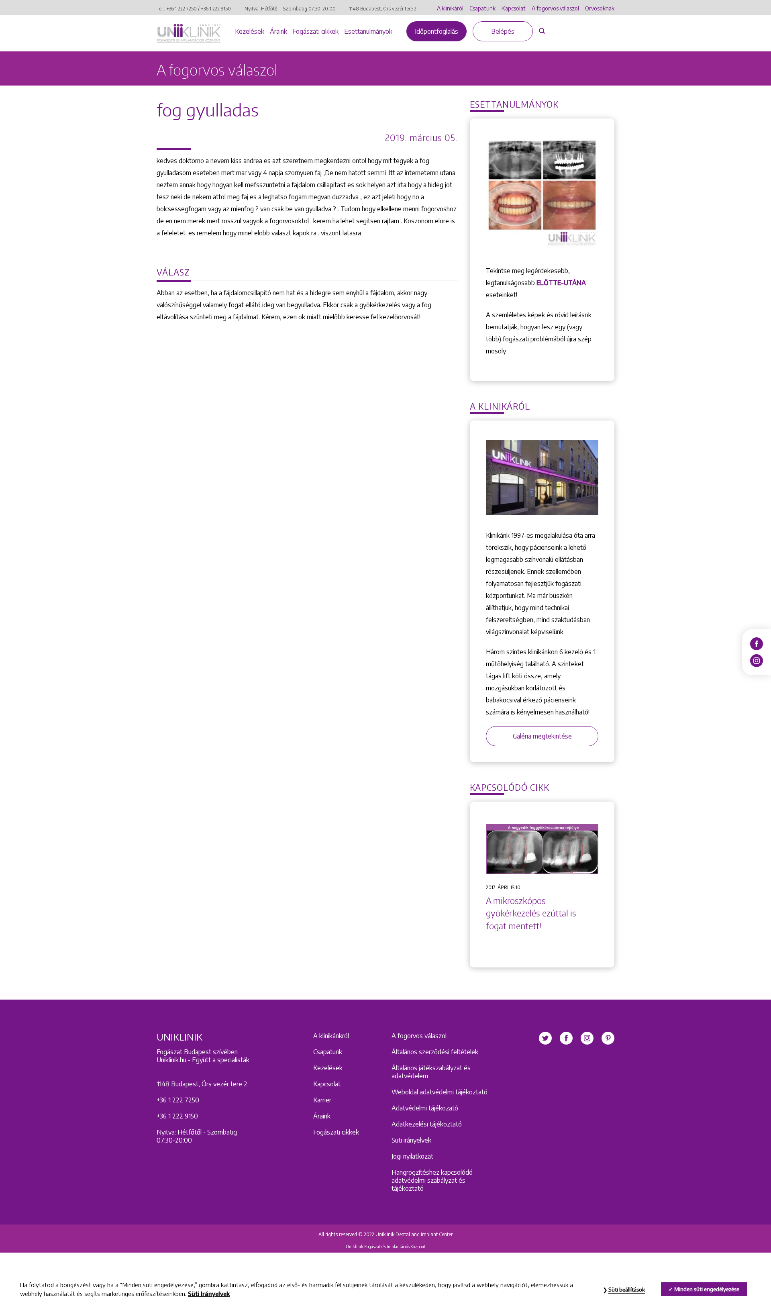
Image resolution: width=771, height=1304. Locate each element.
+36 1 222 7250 (181, 9)
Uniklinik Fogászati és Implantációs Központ (386, 1246)
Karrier (322, 1100)
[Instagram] (756, 660)
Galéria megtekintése (542, 736)
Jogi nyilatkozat (412, 1156)
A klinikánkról (331, 1036)
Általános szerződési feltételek (435, 1052)
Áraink (278, 31)
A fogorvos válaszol (555, 8)
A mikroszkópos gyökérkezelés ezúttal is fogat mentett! (531, 913)
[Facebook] (756, 643)
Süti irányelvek (411, 1140)
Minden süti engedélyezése (706, 1289)
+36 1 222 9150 (216, 9)
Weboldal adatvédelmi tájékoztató (439, 1092)
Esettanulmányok (368, 31)
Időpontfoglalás (436, 31)
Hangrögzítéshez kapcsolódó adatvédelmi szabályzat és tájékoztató (432, 1180)
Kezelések (249, 31)
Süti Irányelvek (209, 1293)
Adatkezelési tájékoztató (427, 1124)
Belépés (502, 31)
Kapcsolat (514, 8)
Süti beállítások (626, 1289)
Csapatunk (482, 8)
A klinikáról (450, 8)
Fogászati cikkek (316, 31)
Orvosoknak (599, 8)
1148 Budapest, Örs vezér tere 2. (383, 9)
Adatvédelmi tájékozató (425, 1108)
